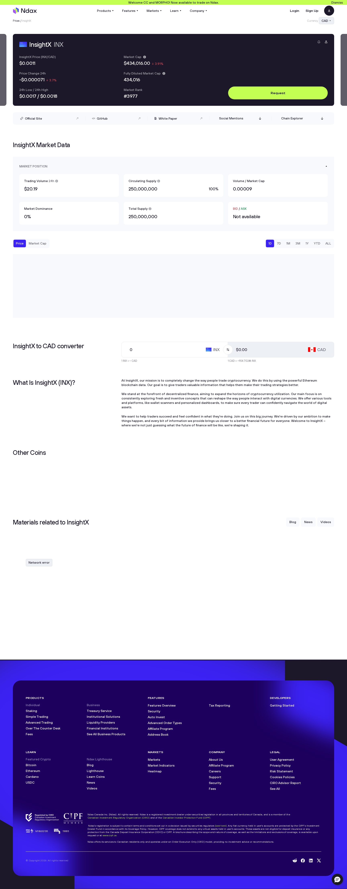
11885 (66, 831)
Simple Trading (37, 717)
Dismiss (337, 2)
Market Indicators (161, 765)
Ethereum (33, 771)
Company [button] (197, 11)
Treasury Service (99, 711)
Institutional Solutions (103, 717)
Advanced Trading (39, 722)
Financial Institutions (102, 728)
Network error (39, 562)
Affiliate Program (160, 729)
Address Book (158, 734)
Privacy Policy (280, 765)
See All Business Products (106, 734)
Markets (154, 760)
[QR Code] (329, 11)
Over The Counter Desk (43, 728)
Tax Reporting (219, 705)
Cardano (32, 777)
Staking (31, 711)
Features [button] (128, 11)
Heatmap (155, 771)
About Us (216, 760)
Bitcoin (31, 765)
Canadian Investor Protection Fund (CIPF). (187, 817)
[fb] (302, 860)
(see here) (221, 825)
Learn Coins (96, 777)
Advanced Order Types (165, 723)
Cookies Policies (282, 777)
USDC (30, 782)
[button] (337, 879)
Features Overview (162, 705)
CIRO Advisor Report (285, 783)
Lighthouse (95, 771)
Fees (29, 734)
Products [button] (104, 11)
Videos (92, 788)
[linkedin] (310, 860)
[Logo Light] (25, 10)
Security (154, 711)
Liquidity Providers (101, 722)
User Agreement (282, 760)
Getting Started (282, 705)
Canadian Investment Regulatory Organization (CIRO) (119, 817)
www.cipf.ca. (110, 835)
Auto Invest (156, 717)
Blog (90, 765)
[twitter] (318, 860)
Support (215, 777)
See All (275, 789)
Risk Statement (281, 771)
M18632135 (41, 831)
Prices (16, 20)
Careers (215, 771)
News (91, 782)
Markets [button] (153, 11)
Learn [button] (174, 11)
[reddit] (294, 860)
